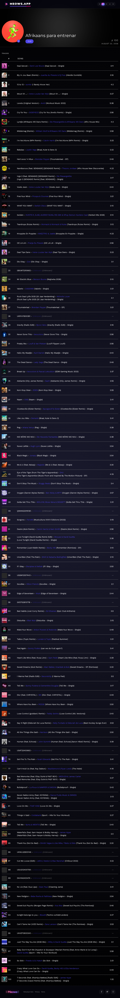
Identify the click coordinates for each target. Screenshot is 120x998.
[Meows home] (12, 991)
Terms (43, 992)
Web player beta (28, 992)
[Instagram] (113, 992)
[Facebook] (101, 992)
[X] (107, 992)
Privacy (37, 992)
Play (30, 41)
